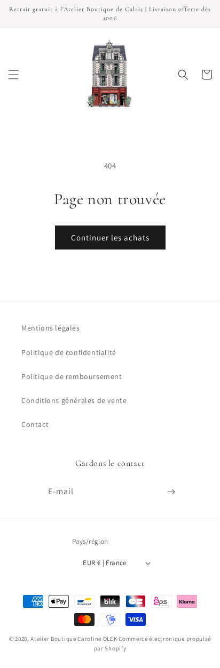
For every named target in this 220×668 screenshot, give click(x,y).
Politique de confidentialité (68, 352)
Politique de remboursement (71, 376)
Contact (35, 424)
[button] (13, 74)
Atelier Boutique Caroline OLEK (73, 638)
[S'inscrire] (171, 492)
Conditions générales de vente (74, 400)
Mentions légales (50, 328)
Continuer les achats (110, 237)
